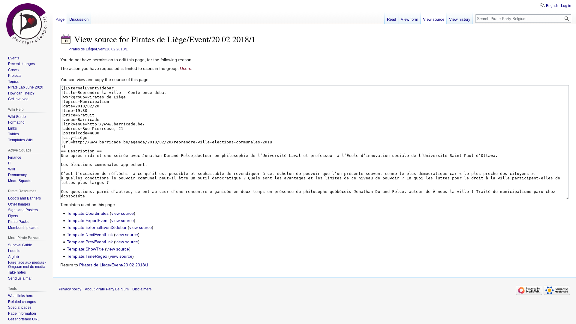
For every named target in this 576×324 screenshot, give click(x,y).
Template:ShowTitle (85, 249)
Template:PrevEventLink (90, 241)
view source (122, 213)
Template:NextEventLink (90, 234)
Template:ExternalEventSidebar (97, 227)
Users (185, 68)
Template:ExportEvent (88, 220)
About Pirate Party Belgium (107, 289)
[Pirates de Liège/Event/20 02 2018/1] (65, 39)
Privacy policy (70, 289)
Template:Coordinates (88, 213)
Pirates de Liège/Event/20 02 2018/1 (98, 49)
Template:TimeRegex (87, 256)
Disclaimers (142, 289)
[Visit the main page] (26, 24)
